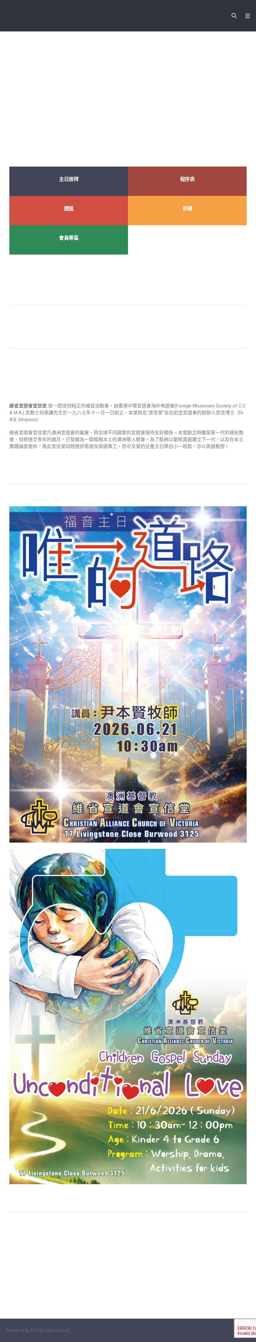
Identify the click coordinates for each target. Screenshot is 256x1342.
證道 (69, 209)
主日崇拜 (68, 179)
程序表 (187, 179)
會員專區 (68, 238)
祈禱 (187, 209)
